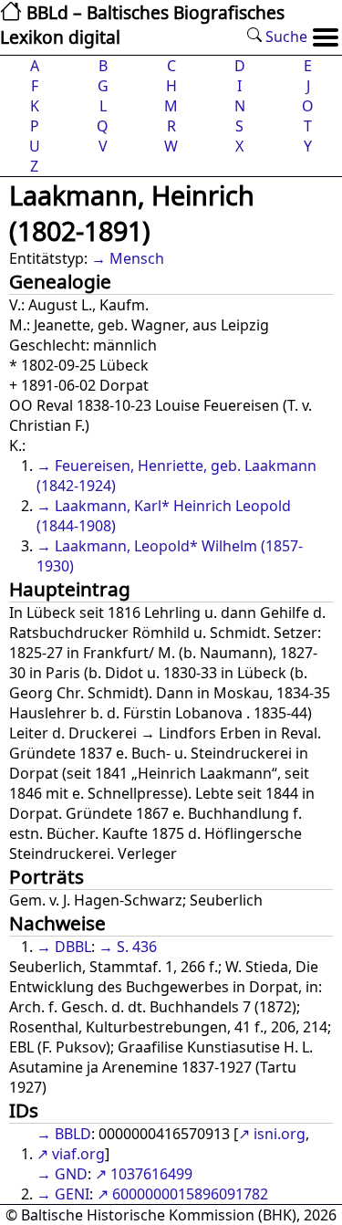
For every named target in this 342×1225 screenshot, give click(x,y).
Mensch (136, 258)
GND (71, 1174)
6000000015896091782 (190, 1194)
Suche (284, 36)
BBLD (73, 1134)
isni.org (280, 1134)
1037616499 (151, 1174)
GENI (72, 1194)
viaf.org (78, 1154)
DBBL (73, 947)
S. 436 (137, 947)
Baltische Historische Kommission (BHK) (158, 1215)
